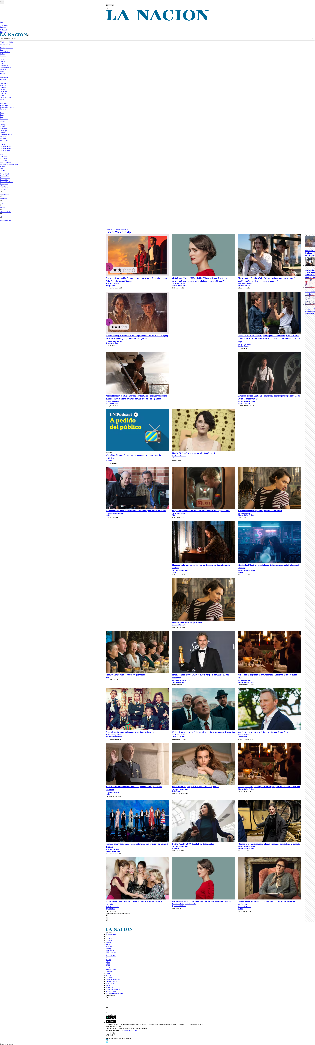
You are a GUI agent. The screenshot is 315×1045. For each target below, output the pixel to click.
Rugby (2, 115)
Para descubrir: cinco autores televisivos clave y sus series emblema (136, 511)
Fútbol (2, 113)
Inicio (3, 22)
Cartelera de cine (5, 146)
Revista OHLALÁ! (5, 174)
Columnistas (4, 105)
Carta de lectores (5, 162)
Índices (2, 71)
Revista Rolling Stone (6, 182)
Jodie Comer (176, 791)
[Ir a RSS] (107, 1013)
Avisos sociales (4, 160)
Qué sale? (3, 144)
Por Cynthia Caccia (244, 344)
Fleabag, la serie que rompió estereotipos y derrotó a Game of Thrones (269, 787)
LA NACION (109, 229)
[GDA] (110, 1036)
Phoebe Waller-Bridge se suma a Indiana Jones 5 (193, 453)
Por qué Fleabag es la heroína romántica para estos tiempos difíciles (201, 901)
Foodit (4, 27)
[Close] (107, 915)
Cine (173, 458)
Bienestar (3, 93)
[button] (157, 127)
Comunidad (3, 91)
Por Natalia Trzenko (112, 284)
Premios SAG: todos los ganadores (187, 622)
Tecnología (3, 129)
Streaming (175, 848)
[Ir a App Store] (111, 1022)
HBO (173, 515)
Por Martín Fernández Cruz (114, 513)
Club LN (4, 30)
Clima (1, 50)
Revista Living (4, 180)
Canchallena (4, 119)
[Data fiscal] (107, 1042)
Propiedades (4, 66)
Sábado (2, 166)
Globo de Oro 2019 (178, 737)
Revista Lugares (5, 178)
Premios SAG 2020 (178, 625)
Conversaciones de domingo (9, 164)
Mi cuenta (5, 32)
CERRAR (2, 1)
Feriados (2, 133)
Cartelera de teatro (6, 148)
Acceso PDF (3, 154)
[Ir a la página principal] (157, 20)
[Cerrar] (28, 35)
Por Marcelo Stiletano (245, 284)
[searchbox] (157, 39)
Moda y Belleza (4, 138)
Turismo (2, 127)
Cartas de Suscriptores (7, 107)
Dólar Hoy (3, 62)
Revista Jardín (4, 184)
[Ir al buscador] (107, 8)
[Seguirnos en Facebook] (107, 998)
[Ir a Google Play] (111, 1019)
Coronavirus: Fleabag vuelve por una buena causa (260, 511)
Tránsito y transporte (6, 48)
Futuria (2, 60)
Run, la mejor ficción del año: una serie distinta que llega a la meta (201, 511)
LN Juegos (3, 125)
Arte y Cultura (111, 286)
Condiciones (127, 1030)
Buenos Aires (4, 83)
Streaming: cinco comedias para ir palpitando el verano (130, 732)
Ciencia (2, 95)
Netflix (108, 515)
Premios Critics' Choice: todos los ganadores (125, 675)
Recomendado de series (114, 737)
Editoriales (3, 103)
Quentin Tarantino (178, 682)
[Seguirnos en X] (107, 1003)
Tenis (1, 117)
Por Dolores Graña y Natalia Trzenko (184, 904)
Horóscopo (3, 131)
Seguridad (3, 85)
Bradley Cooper (243, 346)
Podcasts (3, 136)
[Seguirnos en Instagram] (107, 1008)
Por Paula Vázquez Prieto (114, 341)
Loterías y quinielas (6, 134)
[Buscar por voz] (312, 38)
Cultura (2, 89)
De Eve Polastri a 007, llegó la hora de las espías (193, 844)
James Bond (242, 737)
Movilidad (3, 69)
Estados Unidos (5, 77)
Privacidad (134, 1030)
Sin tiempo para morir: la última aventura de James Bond (263, 732)
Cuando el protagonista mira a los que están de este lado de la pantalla (269, 844)
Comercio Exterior (5, 68)
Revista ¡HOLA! (4, 176)
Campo (2, 64)
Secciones (5, 25)
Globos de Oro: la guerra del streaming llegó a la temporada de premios (203, 732)
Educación (3, 87)
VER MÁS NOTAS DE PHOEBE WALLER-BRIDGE (118, 913)
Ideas (1, 168)
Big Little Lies (110, 909)
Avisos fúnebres (5, 158)
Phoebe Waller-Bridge (120, 229)
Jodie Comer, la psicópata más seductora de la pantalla (195, 787)
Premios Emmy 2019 (113, 851)
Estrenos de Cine (244, 286)
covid (174, 572)
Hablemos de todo (5, 97)
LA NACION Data (5, 52)
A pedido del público (179, 906)
